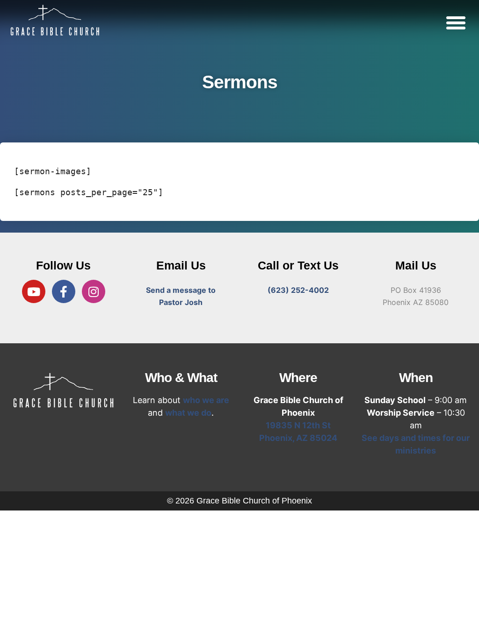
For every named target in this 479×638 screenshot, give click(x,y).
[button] (456, 22)
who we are (206, 400)
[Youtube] (33, 291)
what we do (188, 413)
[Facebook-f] (63, 291)
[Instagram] (93, 291)
